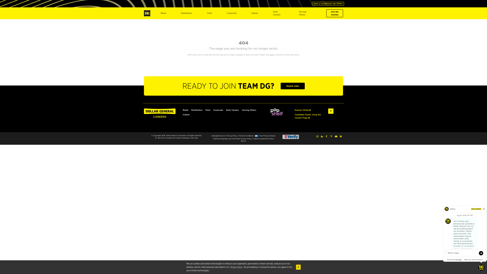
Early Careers (276, 13)
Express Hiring (302, 110)
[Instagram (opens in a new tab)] (317, 136)
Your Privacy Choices (267, 136)
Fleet (209, 13)
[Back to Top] (331, 111)
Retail (163, 13)
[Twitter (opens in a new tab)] (331, 136)
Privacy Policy (236, 267)
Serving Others (249, 110)
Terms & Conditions (246, 136)
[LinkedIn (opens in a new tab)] (322, 136)
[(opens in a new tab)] (277, 112)
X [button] (298, 267)
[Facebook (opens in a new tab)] (326, 136)
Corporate (232, 13)
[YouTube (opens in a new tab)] (336, 136)
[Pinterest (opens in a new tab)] (341, 136)
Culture (254, 13)
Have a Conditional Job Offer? (328, 4)
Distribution (186, 13)
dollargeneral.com (218, 136)
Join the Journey (334, 13)
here (196, 138)
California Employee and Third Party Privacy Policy (232, 139)
